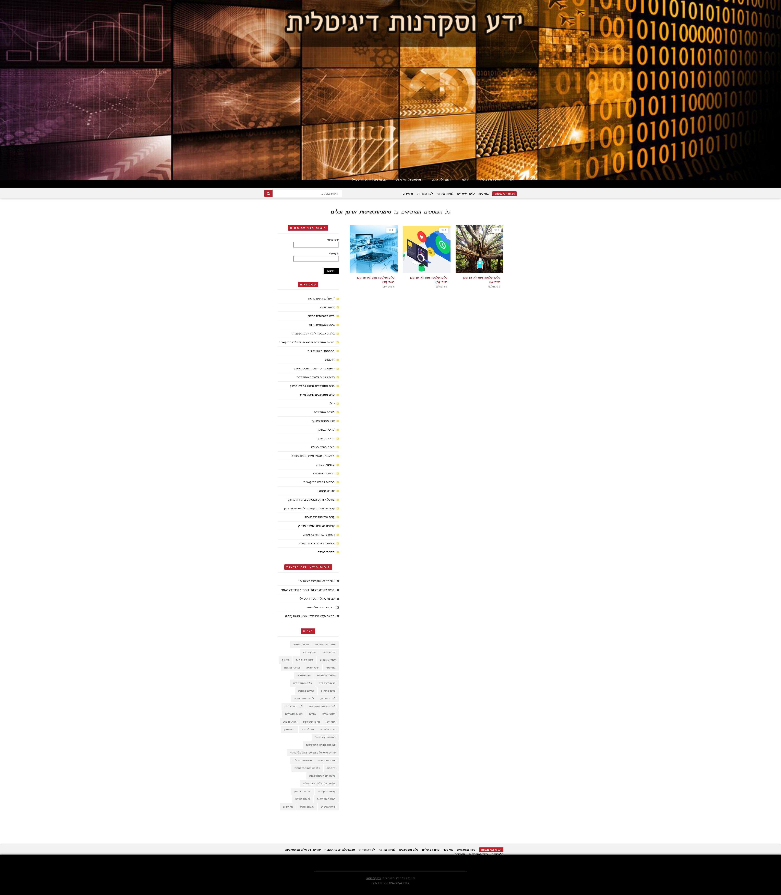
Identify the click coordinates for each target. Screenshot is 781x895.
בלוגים (285, 660)
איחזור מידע (327, 307)
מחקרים (331, 721)
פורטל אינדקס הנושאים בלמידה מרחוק (311, 499)
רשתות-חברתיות (326, 799)
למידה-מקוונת (445, 193)
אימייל (334, 253)
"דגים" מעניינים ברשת (321, 298)
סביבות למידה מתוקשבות (319, 482)
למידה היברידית (294, 706)
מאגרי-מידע (329, 714)
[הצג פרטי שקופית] (390, 90)
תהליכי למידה (326, 552)
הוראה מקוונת (292, 667)
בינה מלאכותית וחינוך (322, 324)
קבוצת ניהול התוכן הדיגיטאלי (369, 179)
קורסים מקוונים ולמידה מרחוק (316, 525)
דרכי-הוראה (312, 667)
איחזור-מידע (329, 652)
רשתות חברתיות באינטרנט (319, 534)
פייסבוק (331, 768)
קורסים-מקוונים (327, 791)
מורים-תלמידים (294, 714)
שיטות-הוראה (302, 799)
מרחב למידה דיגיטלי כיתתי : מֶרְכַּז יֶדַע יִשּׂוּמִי (308, 589)
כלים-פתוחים (328, 690)
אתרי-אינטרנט (328, 660)
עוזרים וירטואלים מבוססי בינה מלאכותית (313, 752)
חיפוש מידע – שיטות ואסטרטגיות (314, 368)
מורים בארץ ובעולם (323, 447)
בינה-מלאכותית (304, 660)
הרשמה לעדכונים (442, 179)
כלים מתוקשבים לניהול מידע (317, 394)
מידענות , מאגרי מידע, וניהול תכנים (313, 455)
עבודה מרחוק (327, 490)
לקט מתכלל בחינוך (323, 420)
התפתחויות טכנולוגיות (321, 351)
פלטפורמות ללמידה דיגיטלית (319, 783)
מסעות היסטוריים (324, 473)
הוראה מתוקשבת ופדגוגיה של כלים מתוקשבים (306, 342)
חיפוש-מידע (304, 675)
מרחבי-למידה (328, 729)
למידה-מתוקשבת (304, 698)
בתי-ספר (484, 193)
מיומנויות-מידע (311, 721)
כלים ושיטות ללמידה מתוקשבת (316, 377)
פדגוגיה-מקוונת (327, 760)
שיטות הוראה (306, 806)
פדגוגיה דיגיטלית (302, 760)
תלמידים (408, 193)
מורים (312, 714)
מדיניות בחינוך (326, 429)
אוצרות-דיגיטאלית (325, 644)
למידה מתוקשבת (324, 412)
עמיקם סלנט (373, 878)
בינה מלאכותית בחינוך (321, 316)
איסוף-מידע (309, 652)
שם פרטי (333, 239)
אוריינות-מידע (301, 644)
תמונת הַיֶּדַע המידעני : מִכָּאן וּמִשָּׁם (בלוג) (310, 616)
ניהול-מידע (308, 729)
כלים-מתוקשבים (302, 683)
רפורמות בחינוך (302, 791)
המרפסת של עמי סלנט (409, 179)
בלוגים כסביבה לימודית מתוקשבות (313, 333)
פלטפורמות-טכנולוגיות (307, 768)
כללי (332, 403)
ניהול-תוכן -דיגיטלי (325, 737)
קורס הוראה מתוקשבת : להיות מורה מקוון (309, 508)
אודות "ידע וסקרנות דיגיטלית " (495, 179)
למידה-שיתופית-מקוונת (322, 706)
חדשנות (330, 359)
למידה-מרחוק (425, 193)
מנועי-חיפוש (290, 721)
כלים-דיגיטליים (466, 193)
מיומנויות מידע (325, 464)
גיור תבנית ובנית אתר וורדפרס (390, 882)
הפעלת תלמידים (326, 675)
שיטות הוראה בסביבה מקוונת (317, 543)
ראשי (464, 179)
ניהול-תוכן (289, 729)
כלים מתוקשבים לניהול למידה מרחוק (312, 386)
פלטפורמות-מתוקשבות (322, 775)
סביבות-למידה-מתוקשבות (321, 745)
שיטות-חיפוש (328, 806)
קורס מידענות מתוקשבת (320, 517)
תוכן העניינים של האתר (321, 607)
